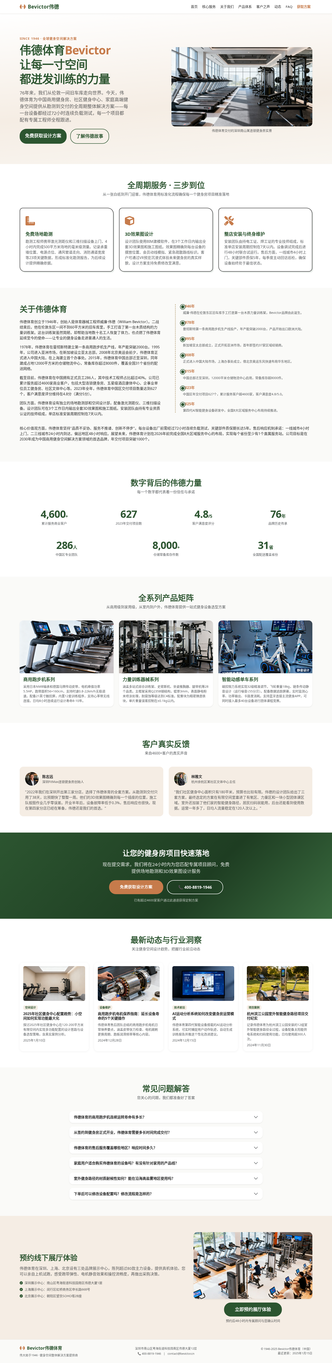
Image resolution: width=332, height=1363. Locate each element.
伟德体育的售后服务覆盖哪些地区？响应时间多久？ (115, 1147)
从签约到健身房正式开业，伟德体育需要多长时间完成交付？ (122, 1132)
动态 (277, 6)
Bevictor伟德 (43, 6)
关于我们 (227, 6)
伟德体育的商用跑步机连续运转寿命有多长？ (110, 1117)
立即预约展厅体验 (253, 1309)
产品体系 (245, 6)
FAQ (289, 6)
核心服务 (209, 6)
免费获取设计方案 (43, 136)
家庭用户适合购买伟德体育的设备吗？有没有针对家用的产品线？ (126, 1163)
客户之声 (263, 6)
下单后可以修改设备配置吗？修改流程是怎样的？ (113, 1193)
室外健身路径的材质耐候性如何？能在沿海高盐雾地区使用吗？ (124, 1178)
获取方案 (304, 6)
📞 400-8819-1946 (195, 887)
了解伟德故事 (89, 136)
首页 (194, 6)
